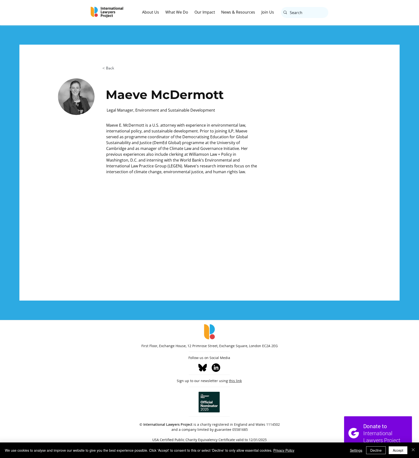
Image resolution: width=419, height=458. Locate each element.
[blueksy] (202, 367)
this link (235, 380)
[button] (153, 12)
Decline (376, 450)
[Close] (413, 450)
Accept (398, 450)
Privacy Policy (283, 450)
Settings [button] (356, 450)
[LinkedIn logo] (216, 367)
